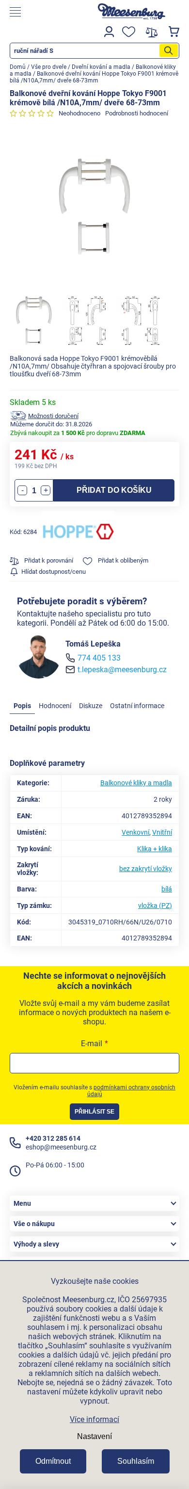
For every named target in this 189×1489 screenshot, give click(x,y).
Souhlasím (135, 1461)
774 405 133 (99, 658)
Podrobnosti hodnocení (136, 113)
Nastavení (94, 1436)
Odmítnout (53, 1461)
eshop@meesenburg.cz (61, 1147)
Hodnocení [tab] (55, 706)
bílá (166, 889)
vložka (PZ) (155, 905)
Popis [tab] (22, 706)
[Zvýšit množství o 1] (45, 490)
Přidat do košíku (114, 490)
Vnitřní (162, 832)
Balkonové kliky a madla (136, 783)
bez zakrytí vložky (145, 869)
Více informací (94, 1419)
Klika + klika (154, 849)
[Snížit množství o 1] (22, 490)
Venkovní (135, 832)
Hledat (168, 50)
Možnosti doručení (53, 416)
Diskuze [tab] (90, 706)
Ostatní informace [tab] (137, 706)
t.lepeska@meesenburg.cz (122, 669)
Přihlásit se (94, 1111)
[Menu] (44, 11)
